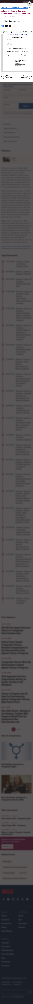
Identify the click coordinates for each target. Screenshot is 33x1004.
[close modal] (29, 3)
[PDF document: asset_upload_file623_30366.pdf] (16, 51)
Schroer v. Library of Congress (14, 7)
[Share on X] (6, 26)
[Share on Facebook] (2, 26)
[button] (10, 26)
